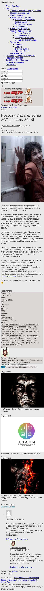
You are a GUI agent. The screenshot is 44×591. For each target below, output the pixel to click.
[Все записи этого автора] (5, 356)
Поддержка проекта (14, 58)
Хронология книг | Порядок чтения (25, 11)
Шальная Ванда (22, 51)
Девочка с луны (22, 49)
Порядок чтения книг (15, 62)
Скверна (19, 44)
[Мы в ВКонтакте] (2, 86)
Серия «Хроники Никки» (21, 31)
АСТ (3, 324)
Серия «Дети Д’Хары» (20, 29)
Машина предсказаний (25, 20)
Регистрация (12, 69)
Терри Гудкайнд (12, 6)
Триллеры (14, 42)
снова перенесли (8, 276)
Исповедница (24, 327)
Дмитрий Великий (11, 126)
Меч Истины (26, 329)
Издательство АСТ (9, 327)
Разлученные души (23, 24)
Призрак (28, 331)
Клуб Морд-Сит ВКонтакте (17, 60)
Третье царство (22, 22)
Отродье (18, 47)
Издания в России (9, 107)
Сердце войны (21, 26)
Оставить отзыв (8, 507)
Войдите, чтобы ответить (17, 539)
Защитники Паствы (30, 324)
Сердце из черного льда (25, 40)
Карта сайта (11, 64)
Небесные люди (17, 53)
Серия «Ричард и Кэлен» (21, 17)
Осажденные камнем (24, 38)
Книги (8, 8)
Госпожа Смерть (22, 33)
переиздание (18, 331)
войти (14, 571)
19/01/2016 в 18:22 (15, 519)
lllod (8, 517)
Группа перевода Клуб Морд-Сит (20, 56)
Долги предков (16, 15)
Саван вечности (22, 35)
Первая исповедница (19, 13)
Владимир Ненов (13, 324)
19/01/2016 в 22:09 (19, 550)
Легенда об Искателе (10, 329)
